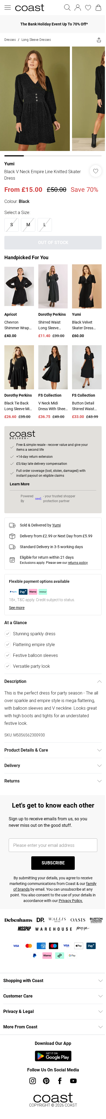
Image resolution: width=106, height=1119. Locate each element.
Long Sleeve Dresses (36, 40)
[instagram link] (30, 1083)
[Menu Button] (7, 7)
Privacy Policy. (76, 903)
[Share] (95, 40)
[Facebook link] (58, 1083)
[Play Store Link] (51, 1058)
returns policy (78, 565)
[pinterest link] (44, 1083)
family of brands (23, 891)
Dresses (10, 40)
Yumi (9, 159)
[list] (51, 99)
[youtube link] (71, 1083)
